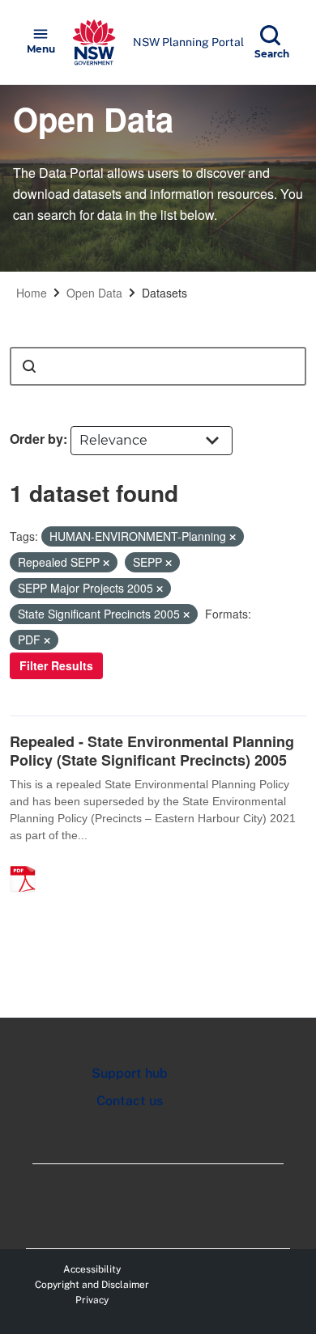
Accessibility (92, 1269)
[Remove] (232, 536)
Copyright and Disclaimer (92, 1284)
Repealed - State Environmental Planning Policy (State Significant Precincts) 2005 (152, 750)
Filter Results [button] (56, 665)
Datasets (164, 293)
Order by (36, 438)
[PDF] (28, 862)
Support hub (130, 1073)
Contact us (129, 1100)
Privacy (92, 1300)
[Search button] (29, 366)
